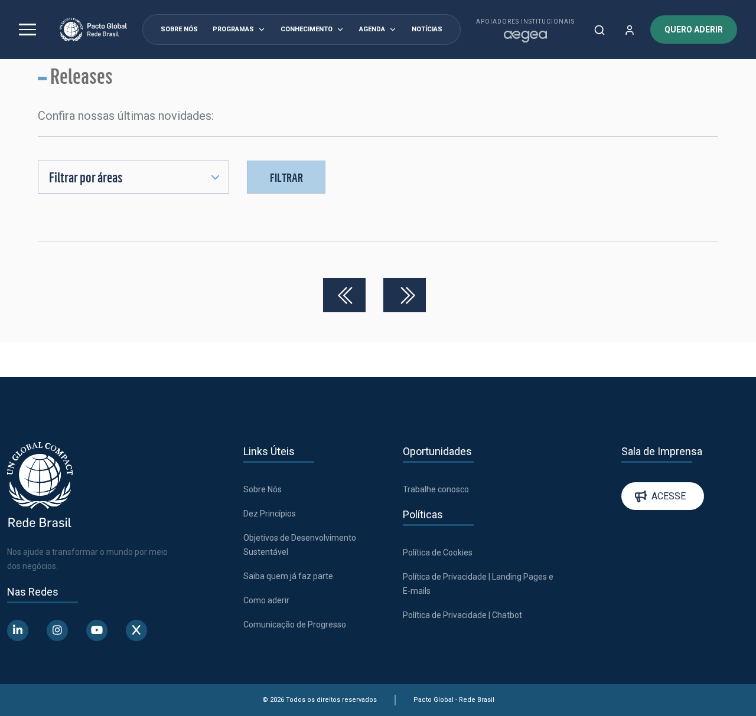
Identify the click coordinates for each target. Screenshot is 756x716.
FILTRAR (286, 177)
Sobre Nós (262, 489)
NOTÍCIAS (427, 29)
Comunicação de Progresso (294, 624)
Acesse (668, 496)
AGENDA (372, 29)
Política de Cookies (437, 552)
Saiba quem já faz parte (288, 576)
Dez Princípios (269, 513)
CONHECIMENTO (307, 29)
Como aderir (266, 600)
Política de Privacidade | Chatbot (462, 615)
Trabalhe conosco (436, 489)
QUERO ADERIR (693, 29)
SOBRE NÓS (179, 29)
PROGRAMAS (233, 29)
